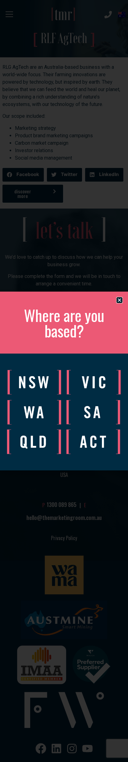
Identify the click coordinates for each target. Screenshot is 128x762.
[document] (64, 381)
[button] (119, 300)
